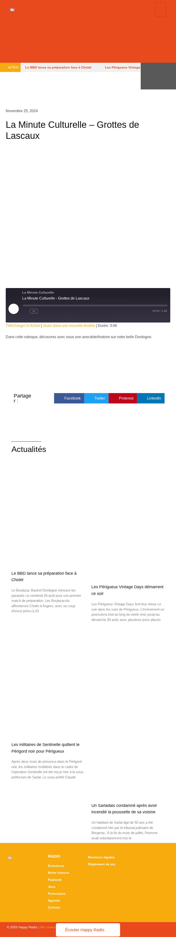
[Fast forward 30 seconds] (42, 311)
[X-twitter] (150, 68)
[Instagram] (150, 82)
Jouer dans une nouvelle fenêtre (69, 326)
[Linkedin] (167, 82)
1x (33, 311)
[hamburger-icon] (160, 9)
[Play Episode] (13, 309)
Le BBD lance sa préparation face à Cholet (58, 67)
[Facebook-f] (167, 68)
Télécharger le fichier (23, 326)
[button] (69, 398)
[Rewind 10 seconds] (25, 311)
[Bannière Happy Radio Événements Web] (88, 41)
